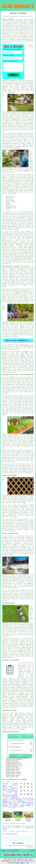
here (24, 729)
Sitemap (3, 850)
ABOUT (23, 10)
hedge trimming (13, 790)
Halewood (25, 351)
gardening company (12, 294)
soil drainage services (10, 795)
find (7, 713)
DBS (33, 179)
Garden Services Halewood (10, 731)
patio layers (7, 786)
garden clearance (26, 802)
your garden (25, 214)
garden (12, 20)
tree (27, 677)
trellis (31, 505)
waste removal (12, 806)
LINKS (19, 10)
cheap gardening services (25, 678)
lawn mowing (19, 799)
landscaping (30, 119)
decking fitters (7, 802)
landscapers (14, 796)
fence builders (13, 803)
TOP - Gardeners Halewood (9, 833)
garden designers (15, 798)
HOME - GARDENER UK (18, 843)
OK (28, 863)
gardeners (28, 231)
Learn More (20, 863)
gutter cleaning (25, 805)
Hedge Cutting (15, 850)
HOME (16, 10)
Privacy (32, 850)
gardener (29, 39)
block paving (21, 801)
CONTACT (26, 10)
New (8, 850)
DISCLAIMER (32, 10)
